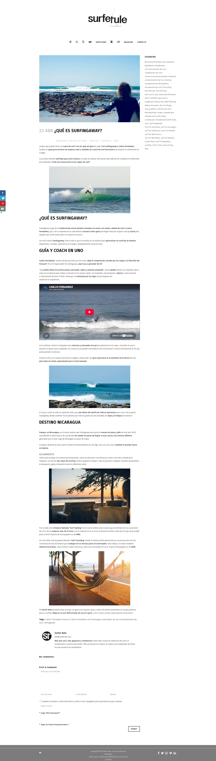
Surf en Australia (152, 127)
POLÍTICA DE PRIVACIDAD (108, 757)
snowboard (150, 120)
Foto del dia (150, 91)
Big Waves (149, 65)
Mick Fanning (170, 102)
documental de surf (153, 87)
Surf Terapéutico (163, 141)
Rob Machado (151, 112)
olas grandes (150, 109)
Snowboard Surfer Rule (166, 120)
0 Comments (106, 141)
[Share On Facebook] (3, 193)
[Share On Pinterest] (3, 203)
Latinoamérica (61, 141)
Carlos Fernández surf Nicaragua (85, 619)
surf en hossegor (168, 127)
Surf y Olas (157, 145)
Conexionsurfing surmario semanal (160, 76)
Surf (79, 141)
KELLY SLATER (150, 98)
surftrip (148, 145)
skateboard (169, 112)
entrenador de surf (110, 619)
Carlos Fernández (126, 146)
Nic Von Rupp (165, 105)
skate (160, 112)
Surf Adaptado (156, 123)
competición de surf (153, 73)
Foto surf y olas (151, 94)
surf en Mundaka (152, 138)
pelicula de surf (164, 109)
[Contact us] (3, 208)
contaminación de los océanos (158, 80)
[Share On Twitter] (3, 198)
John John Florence (168, 94)
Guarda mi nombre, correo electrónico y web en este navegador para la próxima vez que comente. (82, 701)
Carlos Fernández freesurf (57, 619)
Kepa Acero (163, 98)
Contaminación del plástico (156, 83)
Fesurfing (167, 87)
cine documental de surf (155, 69)
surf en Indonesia (152, 130)
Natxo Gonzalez (152, 105)
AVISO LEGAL (93, 757)
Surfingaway (111, 146)
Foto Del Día (161, 91)
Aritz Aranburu (168, 62)
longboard (149, 102)
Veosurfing (168, 145)
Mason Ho (159, 102)
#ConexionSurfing (153, 62)
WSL (146, 149)
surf (146, 123)
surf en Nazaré (167, 138)
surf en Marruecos (153, 134)
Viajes (84, 141)
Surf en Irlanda (168, 130)
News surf (72, 141)
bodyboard (159, 65)
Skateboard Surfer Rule (155, 116)
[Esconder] (1, 213)
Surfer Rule (94, 141)
